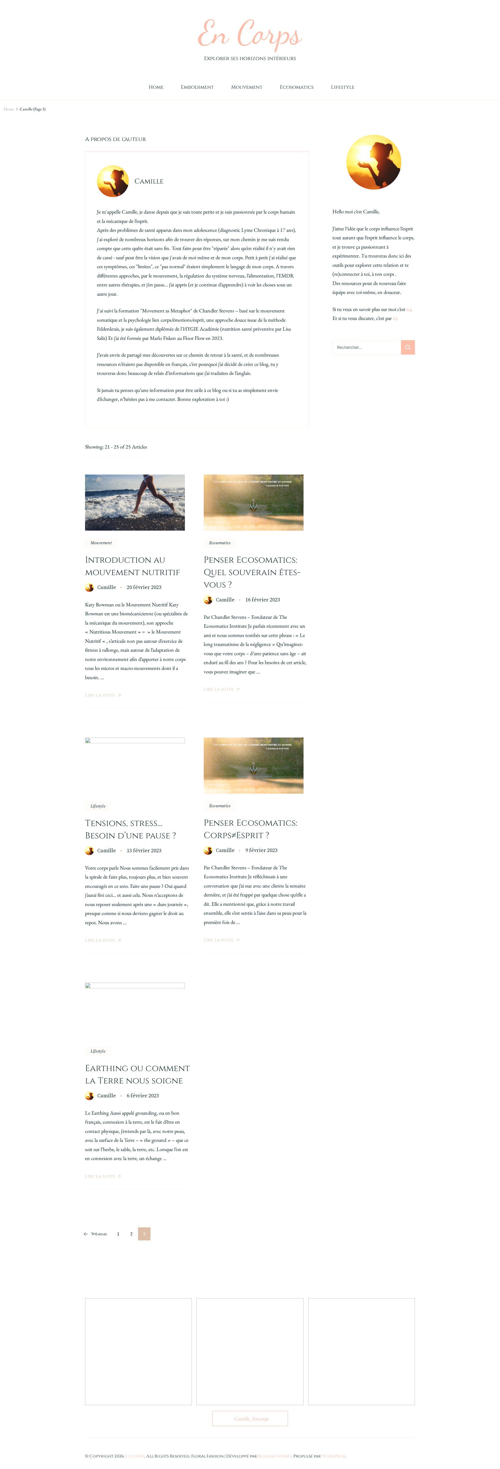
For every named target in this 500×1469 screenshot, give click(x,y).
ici (409, 309)
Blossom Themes (275, 1456)
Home (156, 87)
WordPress (333, 1456)
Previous (99, 1234)
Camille (106, 587)
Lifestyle (342, 87)
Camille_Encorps (251, 1418)
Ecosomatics (297, 87)
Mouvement (246, 87)
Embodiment (197, 87)
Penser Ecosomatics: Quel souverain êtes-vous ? (252, 572)
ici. (395, 318)
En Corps (250, 32)
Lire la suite (100, 695)
